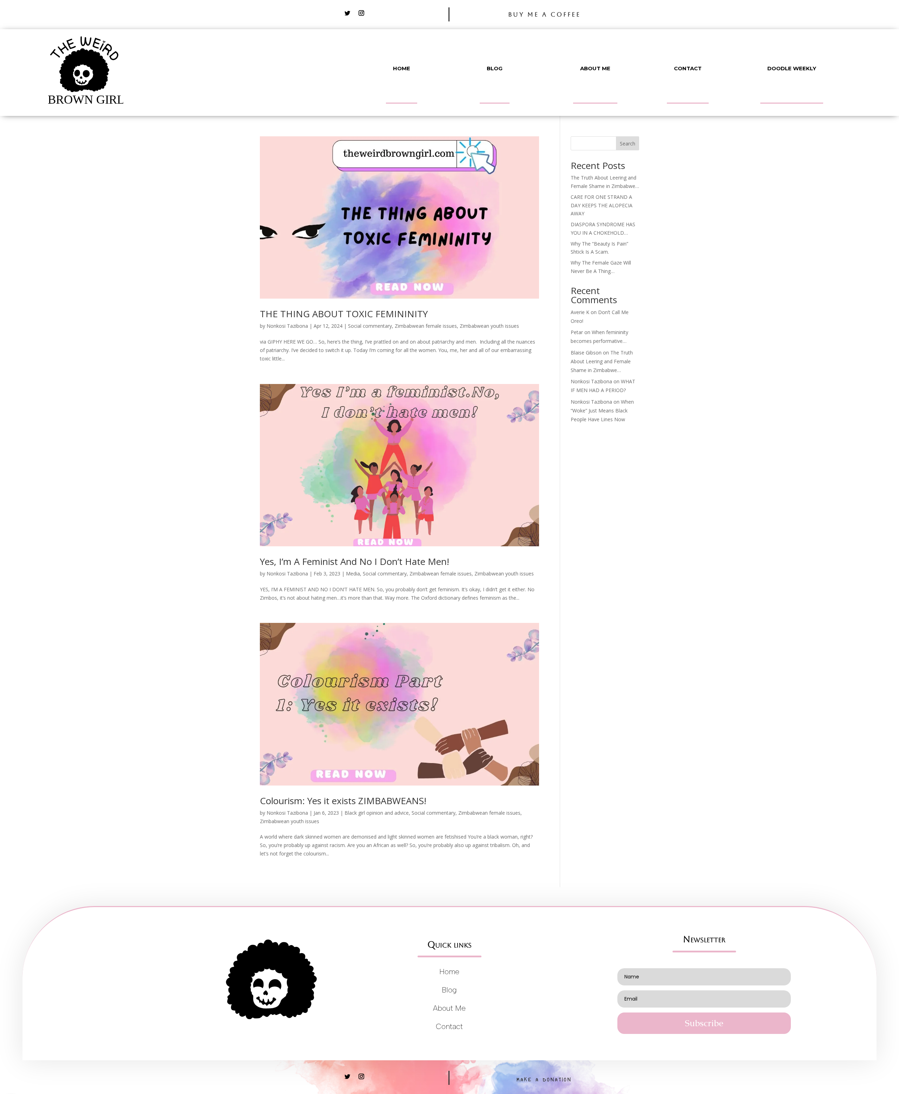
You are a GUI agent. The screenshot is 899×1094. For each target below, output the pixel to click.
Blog (495, 68)
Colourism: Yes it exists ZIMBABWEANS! (343, 800)
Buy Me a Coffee (544, 14)
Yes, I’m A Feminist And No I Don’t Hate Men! (354, 561)
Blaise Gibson (586, 352)
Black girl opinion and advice (376, 812)
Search (627, 143)
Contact (688, 68)
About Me (595, 68)
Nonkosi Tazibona (287, 326)
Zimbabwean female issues (426, 326)
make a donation (544, 1080)
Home (401, 68)
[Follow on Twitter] (347, 13)
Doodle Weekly (791, 68)
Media (353, 573)
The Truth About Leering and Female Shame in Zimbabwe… (602, 361)
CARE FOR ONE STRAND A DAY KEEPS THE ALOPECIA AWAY (601, 205)
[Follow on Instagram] (361, 13)
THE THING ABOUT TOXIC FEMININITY (344, 313)
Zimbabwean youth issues (489, 326)
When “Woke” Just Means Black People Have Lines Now (602, 410)
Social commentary (370, 326)
